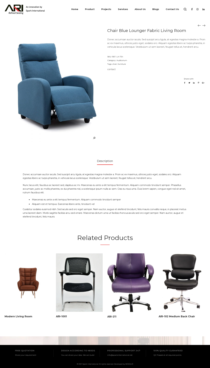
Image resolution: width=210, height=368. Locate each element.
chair (114, 64)
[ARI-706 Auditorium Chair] (199, 25)
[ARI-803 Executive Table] (203, 25)
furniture (122, 64)
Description (105, 161)
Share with (189, 79)
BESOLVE (129, 364)
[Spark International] (25, 9)
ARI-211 (111, 316)
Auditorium (122, 60)
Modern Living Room (18, 316)
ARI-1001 (61, 316)
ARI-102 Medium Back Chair (177, 316)
